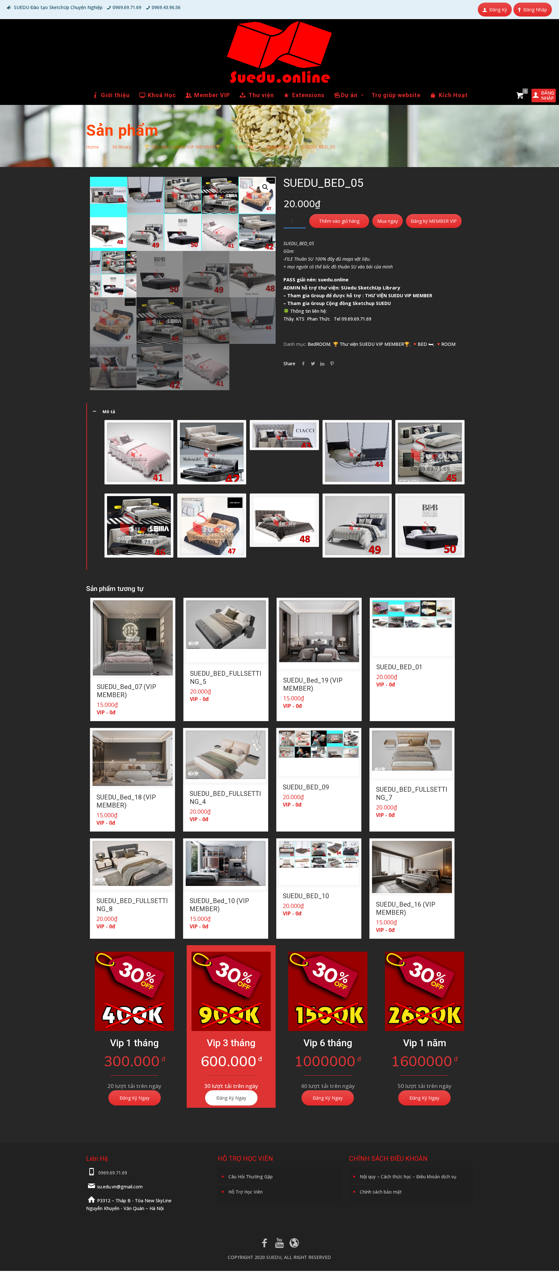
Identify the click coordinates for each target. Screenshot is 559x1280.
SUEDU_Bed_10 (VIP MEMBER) (219, 905)
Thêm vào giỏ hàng (339, 221)
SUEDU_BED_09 (306, 787)
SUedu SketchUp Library (370, 287)
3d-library (121, 147)
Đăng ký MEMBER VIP (434, 221)
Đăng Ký (498, 9)
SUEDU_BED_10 (306, 896)
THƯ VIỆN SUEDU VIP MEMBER (398, 295)
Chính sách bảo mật (381, 1192)
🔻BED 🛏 (422, 344)
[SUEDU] (279, 52)
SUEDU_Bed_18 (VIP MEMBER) (126, 801)
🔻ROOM (243, 147)
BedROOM (277, 147)
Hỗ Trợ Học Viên (245, 1192)
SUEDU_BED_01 (399, 667)
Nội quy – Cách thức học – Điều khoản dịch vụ (408, 1176)
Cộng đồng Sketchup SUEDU (358, 303)
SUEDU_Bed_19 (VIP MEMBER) (313, 684)
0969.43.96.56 (166, 7)
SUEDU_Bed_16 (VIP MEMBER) (405, 908)
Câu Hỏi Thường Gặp (250, 1176)
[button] (265, 187)
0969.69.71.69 (127, 7)
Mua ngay (387, 221)
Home (92, 147)
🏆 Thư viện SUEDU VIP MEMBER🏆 (182, 147)
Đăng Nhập (535, 9)
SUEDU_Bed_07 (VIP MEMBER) (126, 691)
